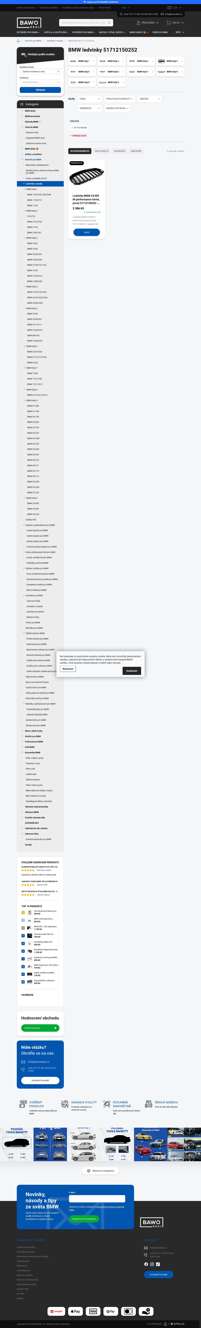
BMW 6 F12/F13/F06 (36, 357)
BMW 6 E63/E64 (34, 352)
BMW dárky (30, 111)
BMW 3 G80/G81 (35, 281)
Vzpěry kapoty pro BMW (37, 536)
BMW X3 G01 (33, 433)
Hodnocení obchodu (26, 7)
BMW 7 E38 (32, 373)
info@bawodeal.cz (38, 1061)
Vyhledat (40, 89)
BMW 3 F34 (32, 270)
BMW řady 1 (32, 189)
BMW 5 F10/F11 (34, 324)
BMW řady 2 (32, 211)
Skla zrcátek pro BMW (36, 590)
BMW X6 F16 (33, 476)
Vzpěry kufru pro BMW (36, 687)
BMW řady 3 (32, 238)
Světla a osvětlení (33, 154)
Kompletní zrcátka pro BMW (39, 584)
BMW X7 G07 (33, 492)
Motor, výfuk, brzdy (33, 731)
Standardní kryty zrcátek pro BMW (42, 579)
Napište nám (22, 1289)
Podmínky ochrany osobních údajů (78, 7)
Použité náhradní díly (35, 817)
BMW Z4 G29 (33, 514)
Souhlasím (131, 670)
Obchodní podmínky (49, 7)
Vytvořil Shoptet (154, 1324)
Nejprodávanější (79, 151)
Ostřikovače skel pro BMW (38, 660)
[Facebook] (146, 1263)
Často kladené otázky (26, 1284)
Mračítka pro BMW (34, 628)
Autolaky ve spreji (34, 606)
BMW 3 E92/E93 (34, 260)
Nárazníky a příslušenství (37, 165)
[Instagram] (152, 1263)
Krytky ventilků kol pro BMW (39, 557)
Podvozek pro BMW (34, 741)
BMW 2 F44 (32, 227)
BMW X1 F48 (33, 411)
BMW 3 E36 (32, 243)
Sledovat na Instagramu (103, 1171)
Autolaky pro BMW (34, 595)
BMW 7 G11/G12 (35, 384)
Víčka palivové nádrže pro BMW (40, 693)
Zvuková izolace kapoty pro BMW (41, 547)
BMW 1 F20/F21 (34, 200)
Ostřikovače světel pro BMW (39, 666)
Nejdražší (119, 151)
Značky (28, 845)
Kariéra (20, 1298)
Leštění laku (31, 774)
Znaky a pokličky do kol (36, 178)
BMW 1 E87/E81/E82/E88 (39, 194)
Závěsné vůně (32, 132)
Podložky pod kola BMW (37, 563)
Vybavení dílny (32, 834)
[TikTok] (158, 1263)
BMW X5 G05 (33, 482)
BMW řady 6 (32, 346)
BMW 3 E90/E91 (34, 254)
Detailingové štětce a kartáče (39, 801)
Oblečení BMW (32, 812)
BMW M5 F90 (33, 335)
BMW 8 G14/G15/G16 (37, 395)
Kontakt (20, 1294)
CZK (175, 7)
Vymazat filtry (79, 136)
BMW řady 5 (32, 308)
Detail (86, 232)
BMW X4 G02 (33, 449)
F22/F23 (31, 216)
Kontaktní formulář (40, 1080)
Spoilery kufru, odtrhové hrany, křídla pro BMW (42, 171)
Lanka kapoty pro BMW (37, 530)
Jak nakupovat (23, 1270)
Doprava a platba (25, 1275)
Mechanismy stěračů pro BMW (40, 649)
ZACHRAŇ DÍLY (32, 823)
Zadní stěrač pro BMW (36, 644)
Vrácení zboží (104, 7)
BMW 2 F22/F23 (34, 222)
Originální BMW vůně (35, 138)
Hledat (109, 22)
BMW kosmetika (32, 116)
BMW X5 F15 (33, 471)
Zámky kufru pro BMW (36, 720)
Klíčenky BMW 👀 (33, 122)
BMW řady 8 (32, 389)
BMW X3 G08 (33, 438)
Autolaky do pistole (35, 611)
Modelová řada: (27, 67)
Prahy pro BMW (33, 622)
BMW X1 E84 (33, 406)
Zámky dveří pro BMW (36, 725)
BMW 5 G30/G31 (35, 330)
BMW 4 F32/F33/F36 (36, 292)
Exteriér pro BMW (33, 159)
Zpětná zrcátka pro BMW (37, 568)
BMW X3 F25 (33, 427)
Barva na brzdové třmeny (37, 682)
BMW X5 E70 (33, 460)
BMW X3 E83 (33, 422)
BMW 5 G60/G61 (35, 341)
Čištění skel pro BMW (35, 633)
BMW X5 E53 (33, 454)
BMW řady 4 (32, 286)
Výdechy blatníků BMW (36, 714)
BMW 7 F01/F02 (34, 379)
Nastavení (68, 668)
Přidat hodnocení (32, 1028)
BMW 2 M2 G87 (34, 232)
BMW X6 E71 (33, 465)
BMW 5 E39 (32, 314)
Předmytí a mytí (33, 763)
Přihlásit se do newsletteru (84, 1219)
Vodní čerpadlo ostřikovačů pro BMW (43, 671)
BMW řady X (32, 400)
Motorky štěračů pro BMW (38, 655)
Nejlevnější (101, 151)
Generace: (24, 78)
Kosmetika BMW (32, 752)
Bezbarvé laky (32, 617)
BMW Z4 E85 (33, 503)
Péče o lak (30, 769)
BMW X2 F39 (33, 417)
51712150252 (80, 127)
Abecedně (136, 151)
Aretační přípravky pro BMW (38, 839)
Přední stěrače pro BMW (37, 639)
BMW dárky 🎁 (31, 149)
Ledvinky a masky (34, 184)
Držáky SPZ (31, 519)
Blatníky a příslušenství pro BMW (40, 704)
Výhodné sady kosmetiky (36, 807)
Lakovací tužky (33, 601)
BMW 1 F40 (32, 205)
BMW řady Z (32, 498)
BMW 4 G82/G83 (35, 303)
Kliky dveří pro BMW (35, 677)
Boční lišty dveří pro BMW (37, 698)
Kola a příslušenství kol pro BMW (40, 552)
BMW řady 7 (32, 368)
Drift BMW (29, 747)
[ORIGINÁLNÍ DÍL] (86, 176)
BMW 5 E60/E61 (34, 319)
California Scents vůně (36, 143)
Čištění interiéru (33, 779)
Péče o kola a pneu (34, 785)
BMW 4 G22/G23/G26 (37, 297)
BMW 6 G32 (32, 362)
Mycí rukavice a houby (36, 796)
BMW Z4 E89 (33, 509)
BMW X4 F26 (33, 444)
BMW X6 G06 (33, 487)
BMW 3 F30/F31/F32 (36, 265)
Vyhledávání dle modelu (36, 828)
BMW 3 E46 (32, 249)
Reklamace (22, 1266)
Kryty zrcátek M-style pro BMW (40, 574)
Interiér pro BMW (33, 736)
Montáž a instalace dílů (27, 1280)
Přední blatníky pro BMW (37, 709)
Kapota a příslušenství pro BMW (40, 525)
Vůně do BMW (31, 127)
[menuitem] (29, 32)
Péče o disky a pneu (35, 758)
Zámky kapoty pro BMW (37, 541)
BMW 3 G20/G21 (35, 276)
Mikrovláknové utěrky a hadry (39, 790)
